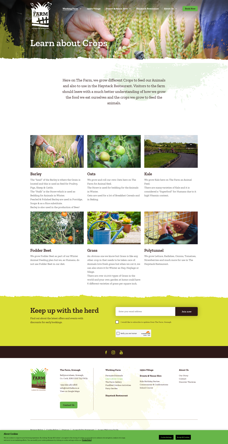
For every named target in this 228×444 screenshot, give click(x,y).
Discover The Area (187, 382)
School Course (146, 387)
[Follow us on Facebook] (106, 352)
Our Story (183, 375)
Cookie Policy (52, 430)
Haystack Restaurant (147, 8)
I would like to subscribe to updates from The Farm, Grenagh (146, 322)
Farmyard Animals (114, 375)
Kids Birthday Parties (150, 381)
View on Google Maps (70, 391)
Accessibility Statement (83, 430)
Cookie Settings (166, 437)
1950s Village (94, 8)
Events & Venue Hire (117, 8)
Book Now (190, 8)
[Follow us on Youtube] (121, 352)
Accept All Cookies (183, 437)
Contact (182, 378)
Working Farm (70, 8)
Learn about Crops (114, 378)
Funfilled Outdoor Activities (118, 385)
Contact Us (68, 405)
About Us (169, 8)
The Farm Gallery (113, 382)
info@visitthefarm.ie (69, 388)
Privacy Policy (36, 430)
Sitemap (65, 430)
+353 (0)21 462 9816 (68, 384)
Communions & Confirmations (154, 384)
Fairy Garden (111, 388)
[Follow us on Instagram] (113, 352)
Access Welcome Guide (108, 430)
